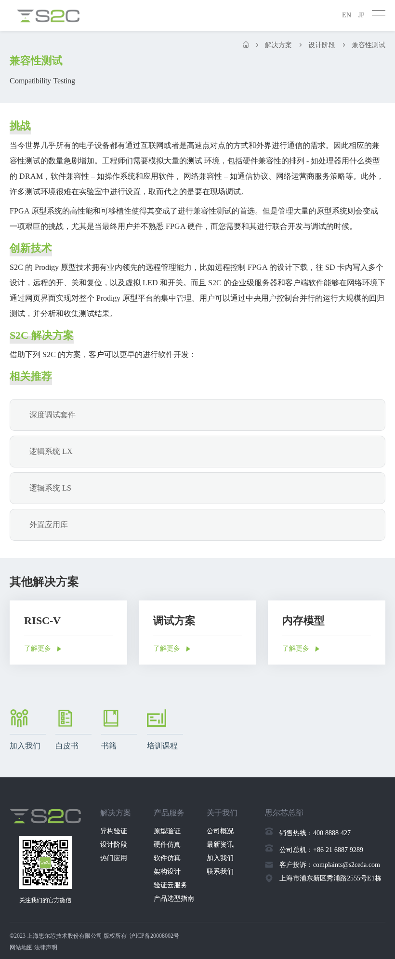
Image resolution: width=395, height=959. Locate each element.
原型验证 (167, 831)
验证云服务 (170, 885)
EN (346, 15)
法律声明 (45, 947)
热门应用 (113, 858)
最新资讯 (220, 844)
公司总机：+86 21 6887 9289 (321, 849)
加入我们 (220, 858)
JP (361, 15)
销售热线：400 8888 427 (315, 833)
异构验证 (113, 831)
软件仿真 (167, 858)
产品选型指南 (174, 898)
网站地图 (21, 947)
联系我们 (220, 871)
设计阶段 (113, 844)
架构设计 (167, 871)
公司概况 (220, 831)
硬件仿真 (167, 844)
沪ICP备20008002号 (154, 935)
